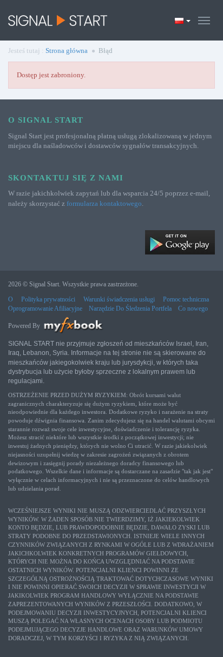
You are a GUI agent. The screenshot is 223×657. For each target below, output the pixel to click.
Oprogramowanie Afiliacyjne (45, 308)
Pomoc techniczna (186, 299)
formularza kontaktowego (104, 203)
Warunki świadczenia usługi (119, 299)
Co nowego (193, 308)
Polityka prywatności (48, 299)
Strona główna (66, 50)
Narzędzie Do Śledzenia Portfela (130, 308)
